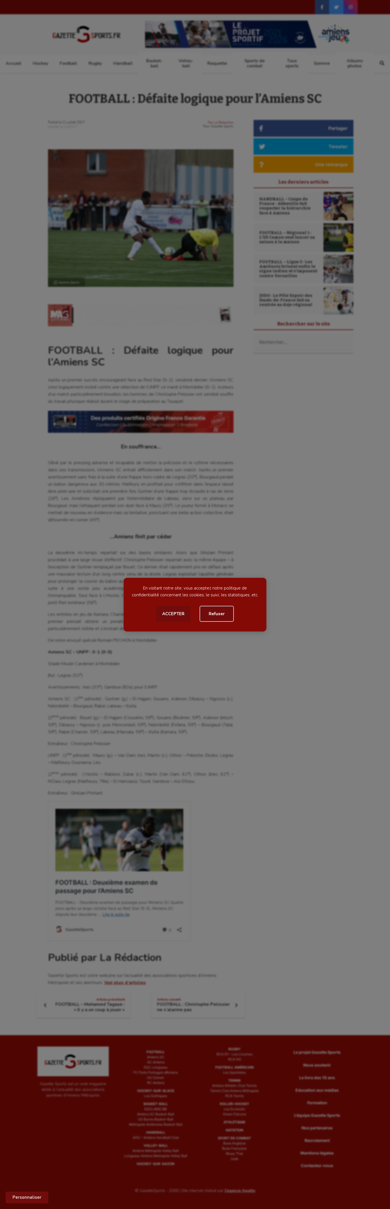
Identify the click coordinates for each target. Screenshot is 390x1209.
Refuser (217, 614)
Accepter (173, 614)
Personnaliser (27, 1197)
